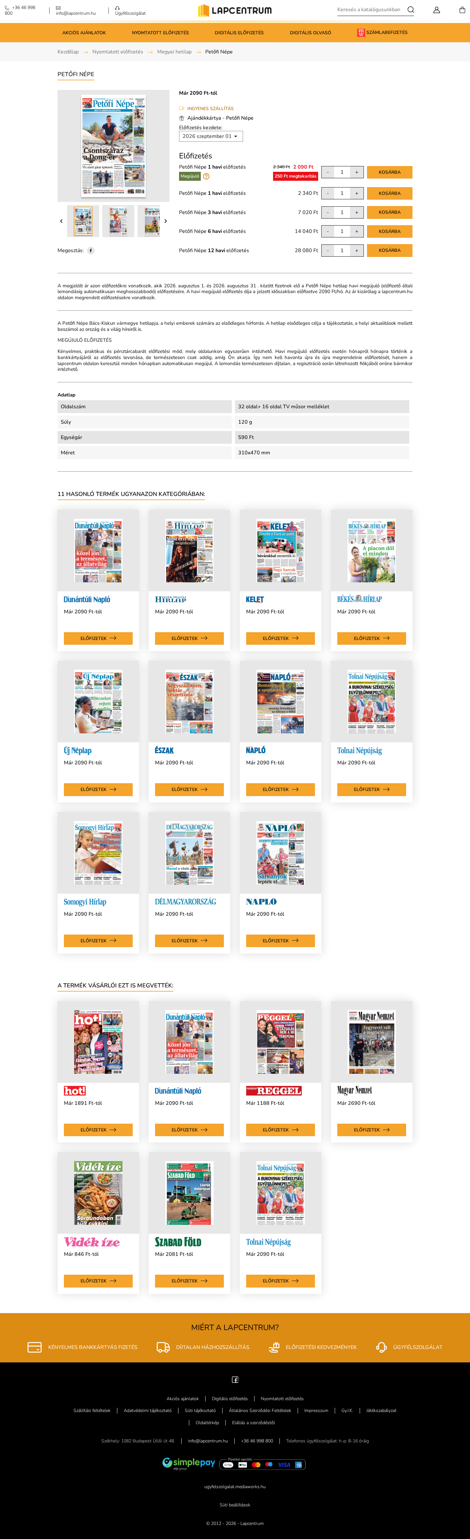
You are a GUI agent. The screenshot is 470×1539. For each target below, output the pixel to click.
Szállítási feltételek (92, 1410)
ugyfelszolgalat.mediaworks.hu (235, 1487)
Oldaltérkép (207, 1423)
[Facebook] (235, 1379)
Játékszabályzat (381, 1410)
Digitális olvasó (310, 33)
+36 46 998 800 (257, 1441)
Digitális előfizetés (239, 33)
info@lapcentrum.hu (208, 1441)
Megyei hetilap (174, 51)
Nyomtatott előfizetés (160, 33)
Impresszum (316, 1410)
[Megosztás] (91, 250)
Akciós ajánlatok (84, 33)
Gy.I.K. (347, 1410)
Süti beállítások (235, 1505)
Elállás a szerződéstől (253, 1423)
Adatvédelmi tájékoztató (148, 1410)
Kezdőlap (68, 51)
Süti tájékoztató (200, 1410)
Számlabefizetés (386, 32)
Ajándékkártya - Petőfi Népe (220, 118)
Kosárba (390, 172)
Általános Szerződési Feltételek (260, 1410)
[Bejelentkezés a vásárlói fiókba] (436, 9)
